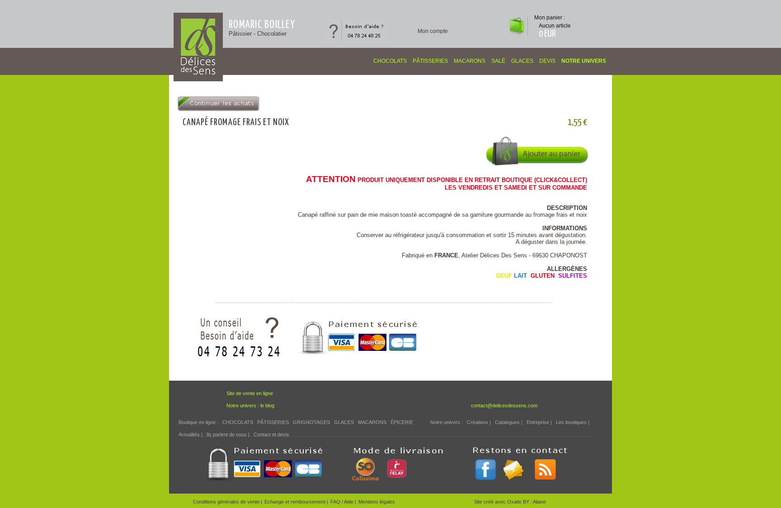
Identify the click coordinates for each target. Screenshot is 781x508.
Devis (547, 61)
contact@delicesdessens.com (504, 405)
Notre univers (583, 61)
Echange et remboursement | (296, 501)
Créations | (479, 422)
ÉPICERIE (401, 422)
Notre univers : (446, 422)
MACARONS (469, 61)
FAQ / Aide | (343, 501)
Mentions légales (376, 501)
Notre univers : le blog (250, 405)
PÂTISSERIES (430, 61)
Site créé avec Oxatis (498, 501)
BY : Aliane (534, 501)
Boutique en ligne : (198, 422)
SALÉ (498, 61)
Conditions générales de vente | (227, 501)
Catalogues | (508, 422)
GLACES (522, 61)
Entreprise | (539, 422)
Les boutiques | (572, 422)
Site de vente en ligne (249, 393)
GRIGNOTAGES (311, 422)
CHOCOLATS (390, 61)
